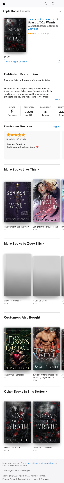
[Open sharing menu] (59, 62)
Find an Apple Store (29, 463)
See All (56, 127)
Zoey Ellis (33, 28)
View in (15, 62)
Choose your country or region (16, 471)
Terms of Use (24, 479)
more (57, 99)
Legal (35, 479)
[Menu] (60, 3)
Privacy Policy (8, 479)
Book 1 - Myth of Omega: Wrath (43, 19)
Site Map (45, 479)
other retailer (47, 463)
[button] (45, 3)
